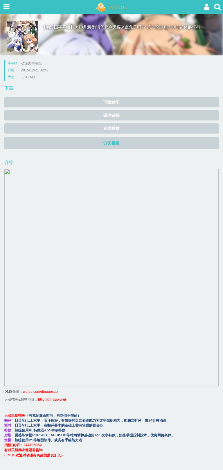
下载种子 (111, 102)
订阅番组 (111, 143)
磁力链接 (111, 115)
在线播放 (111, 128)
